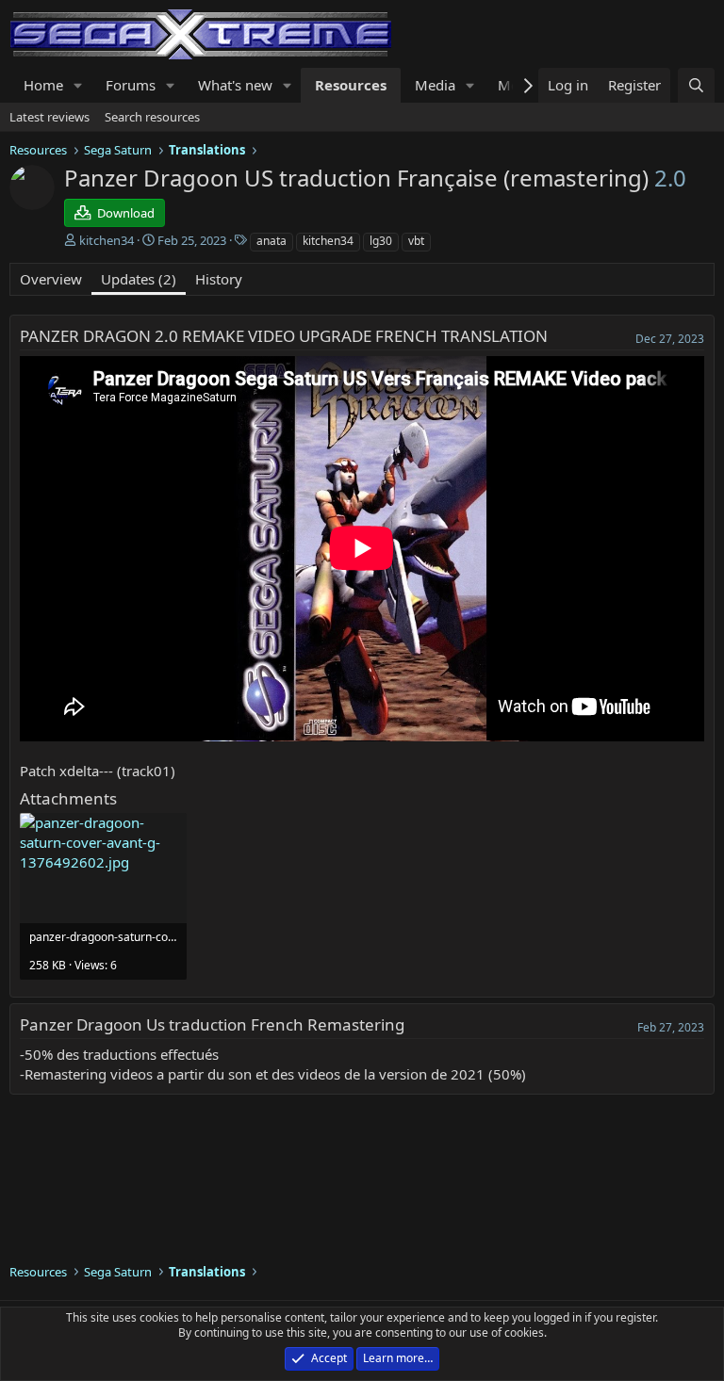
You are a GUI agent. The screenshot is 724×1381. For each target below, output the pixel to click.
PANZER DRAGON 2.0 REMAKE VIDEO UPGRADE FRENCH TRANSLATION (284, 336)
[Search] (696, 85)
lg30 (381, 241)
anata (271, 241)
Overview (51, 278)
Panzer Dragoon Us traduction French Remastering (212, 1024)
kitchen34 (328, 241)
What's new (235, 84)
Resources (351, 84)
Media (435, 84)
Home (43, 84)
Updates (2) (138, 278)
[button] (78, 85)
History (218, 278)
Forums (131, 84)
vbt (416, 241)
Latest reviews (49, 116)
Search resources (152, 116)
